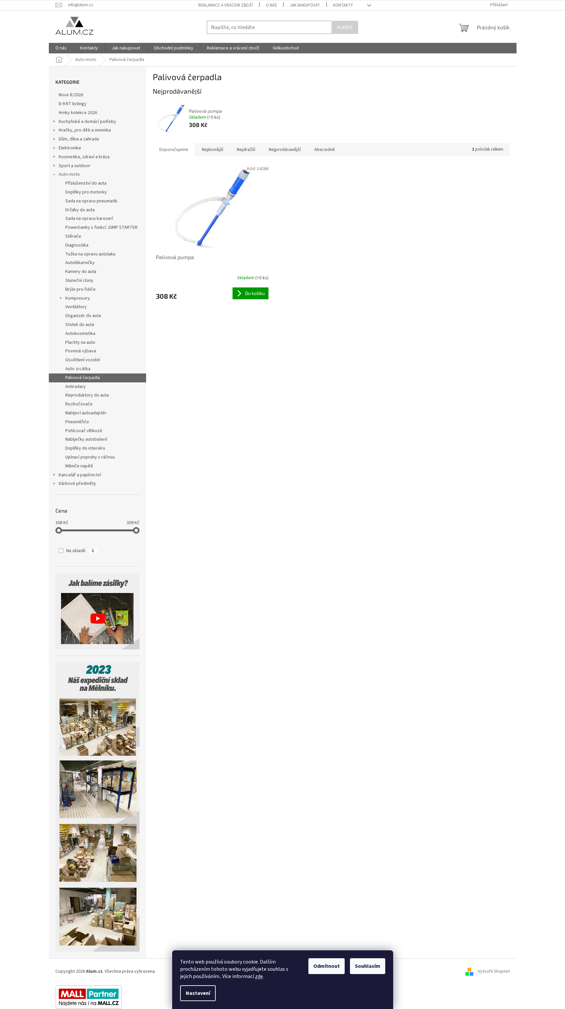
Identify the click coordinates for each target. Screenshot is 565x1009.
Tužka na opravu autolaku (90, 254)
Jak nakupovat (305, 5)
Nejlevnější (212, 149)
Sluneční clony (79, 280)
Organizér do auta (83, 315)
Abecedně (324, 149)
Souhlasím (367, 966)
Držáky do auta (80, 210)
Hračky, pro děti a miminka (85, 130)
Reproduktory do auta (87, 395)
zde (259, 976)
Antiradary (75, 386)
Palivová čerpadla (82, 377)
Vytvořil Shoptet (494, 971)
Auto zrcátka (77, 369)
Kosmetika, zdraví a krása (84, 157)
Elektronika (70, 148)
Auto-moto (69, 174)
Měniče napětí (79, 466)
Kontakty (343, 5)
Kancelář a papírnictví (80, 475)
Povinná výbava (80, 351)
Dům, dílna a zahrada (79, 139)
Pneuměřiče (77, 422)
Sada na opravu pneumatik (91, 201)
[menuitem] (61, 48)
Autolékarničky (80, 262)
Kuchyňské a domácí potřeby (87, 121)
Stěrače (73, 236)
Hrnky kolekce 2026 (78, 112)
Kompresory (77, 298)
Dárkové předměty (77, 483)
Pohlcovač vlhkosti (83, 431)
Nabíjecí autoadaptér (86, 413)
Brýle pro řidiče (80, 289)
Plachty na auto (80, 342)
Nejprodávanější (285, 149)
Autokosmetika (80, 333)
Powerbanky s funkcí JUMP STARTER (101, 227)
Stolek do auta (79, 324)
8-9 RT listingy (72, 104)
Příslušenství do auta (86, 183)
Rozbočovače (79, 404)
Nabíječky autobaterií (86, 439)
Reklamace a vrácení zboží (225, 5)
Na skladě (80, 551)
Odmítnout (326, 966)
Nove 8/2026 (71, 95)
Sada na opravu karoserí (89, 218)
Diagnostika (76, 245)
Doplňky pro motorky (86, 192)
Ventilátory (76, 307)
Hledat (345, 27)
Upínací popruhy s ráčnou (90, 457)
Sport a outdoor (74, 166)
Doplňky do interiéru (85, 448)
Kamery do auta (80, 271)
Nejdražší (246, 149)
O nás (271, 5)
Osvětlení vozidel (82, 360)
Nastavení (198, 993)
